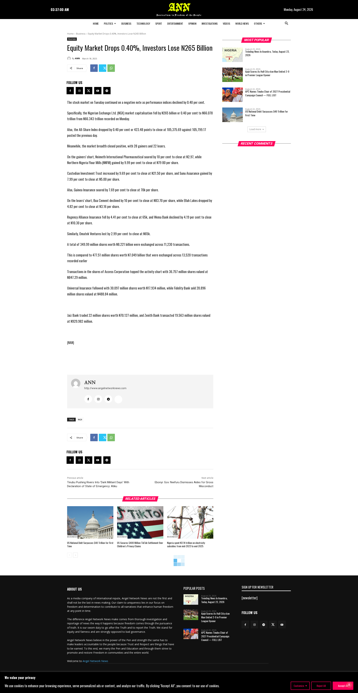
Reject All (321, 686)
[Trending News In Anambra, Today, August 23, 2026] (232, 55)
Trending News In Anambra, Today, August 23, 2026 (267, 53)
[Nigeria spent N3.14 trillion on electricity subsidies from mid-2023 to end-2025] (190, 522)
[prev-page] (69, 555)
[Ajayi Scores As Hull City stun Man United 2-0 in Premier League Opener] (232, 75)
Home (96, 23)
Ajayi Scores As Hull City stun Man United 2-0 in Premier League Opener (267, 73)
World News (242, 23)
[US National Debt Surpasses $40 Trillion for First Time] (90, 522)
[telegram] (108, 399)
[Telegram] (107, 90)
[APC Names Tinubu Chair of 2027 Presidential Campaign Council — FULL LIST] (232, 95)
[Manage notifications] (349, 685)
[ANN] (69, 58)
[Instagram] (79, 90)
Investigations (210, 23)
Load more (255, 129)
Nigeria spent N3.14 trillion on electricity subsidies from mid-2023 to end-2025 (186, 544)
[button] (286, 24)
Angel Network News (95, 661)
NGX (80, 419)
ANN (77, 58)
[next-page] (75, 555)
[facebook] (88, 399)
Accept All (343, 686)
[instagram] (98, 399)
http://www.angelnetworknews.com (105, 388)
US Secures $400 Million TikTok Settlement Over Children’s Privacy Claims (140, 544)
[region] (179, 682)
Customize (299, 686)
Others (258, 23)
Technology (143, 23)
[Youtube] (97, 90)
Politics (108, 23)
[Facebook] (94, 68)
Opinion (192, 23)
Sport (158, 23)
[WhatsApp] (111, 68)
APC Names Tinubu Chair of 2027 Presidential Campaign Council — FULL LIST (267, 93)
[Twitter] (102, 68)
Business (126, 23)
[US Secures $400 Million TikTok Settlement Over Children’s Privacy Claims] (140, 522)
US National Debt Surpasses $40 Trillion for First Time (90, 544)
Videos (226, 23)
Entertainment (175, 23)
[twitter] (118, 399)
